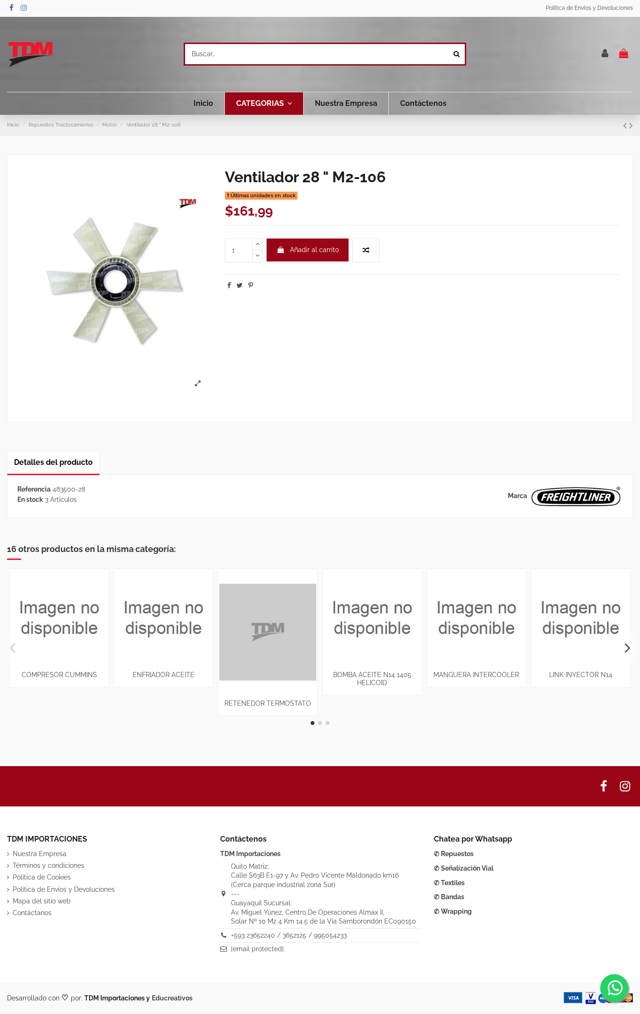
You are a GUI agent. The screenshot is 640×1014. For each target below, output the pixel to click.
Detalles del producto (53, 462)
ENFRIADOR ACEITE (163, 674)
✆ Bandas (449, 897)
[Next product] (631, 125)
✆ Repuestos (454, 853)
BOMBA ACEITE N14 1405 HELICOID (372, 678)
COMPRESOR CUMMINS (59, 674)
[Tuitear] (240, 285)
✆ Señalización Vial (463, 868)
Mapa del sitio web (42, 901)
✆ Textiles (449, 883)
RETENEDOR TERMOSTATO (267, 703)
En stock (30, 499)
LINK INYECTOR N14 (580, 674)
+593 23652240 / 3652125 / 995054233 (289, 935)
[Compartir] (229, 285)
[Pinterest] (250, 285)
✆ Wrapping (453, 911)
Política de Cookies (42, 877)
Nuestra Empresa (40, 853)
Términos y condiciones (48, 865)
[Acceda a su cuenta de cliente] (605, 54)
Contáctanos (32, 913)
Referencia (34, 489)
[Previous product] (626, 125)
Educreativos (172, 998)
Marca (517, 496)
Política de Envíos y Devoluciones (589, 8)
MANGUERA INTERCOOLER (476, 674)
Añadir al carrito (314, 250)
